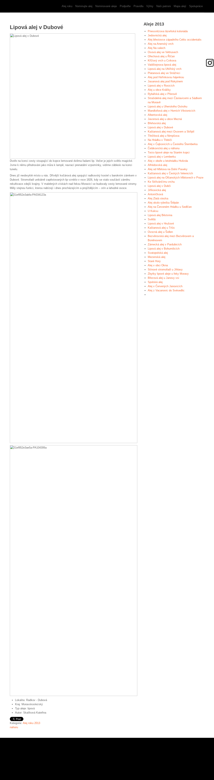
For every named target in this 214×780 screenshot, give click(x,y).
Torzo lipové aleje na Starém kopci (169, 152)
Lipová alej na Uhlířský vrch (164, 68)
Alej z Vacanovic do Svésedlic (166, 290)
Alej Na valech (156, 48)
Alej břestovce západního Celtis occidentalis (174, 39)
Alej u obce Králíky (159, 89)
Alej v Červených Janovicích (165, 286)
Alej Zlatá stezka (158, 198)
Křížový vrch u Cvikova (162, 60)
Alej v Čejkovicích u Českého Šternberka (172, 144)
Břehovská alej (157, 123)
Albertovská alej (157, 114)
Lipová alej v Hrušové (161, 223)
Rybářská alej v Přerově (162, 94)
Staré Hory (154, 261)
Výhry (149, 6)
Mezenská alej (156, 257)
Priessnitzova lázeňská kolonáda (168, 31)
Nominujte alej (83, 6)
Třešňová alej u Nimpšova (163, 135)
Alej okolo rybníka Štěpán (163, 202)
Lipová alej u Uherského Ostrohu (167, 106)
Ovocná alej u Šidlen (160, 231)
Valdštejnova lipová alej (162, 64)
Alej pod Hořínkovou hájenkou (166, 77)
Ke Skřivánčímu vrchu (161, 181)
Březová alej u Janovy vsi (163, 277)
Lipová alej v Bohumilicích (164, 248)
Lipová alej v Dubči (159, 185)
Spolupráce (196, 6)
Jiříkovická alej (157, 190)
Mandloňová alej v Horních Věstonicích (171, 110)
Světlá (151, 219)
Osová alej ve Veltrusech (163, 52)
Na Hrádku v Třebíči (160, 139)
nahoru (14, 727)
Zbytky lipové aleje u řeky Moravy (168, 273)
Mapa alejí (180, 6)
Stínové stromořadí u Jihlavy (165, 269)
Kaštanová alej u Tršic (161, 227)
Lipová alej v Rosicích (161, 85)
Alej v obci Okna (158, 265)
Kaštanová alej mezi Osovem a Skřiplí (171, 131)
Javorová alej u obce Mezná (165, 119)
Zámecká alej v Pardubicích (165, 244)
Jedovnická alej (157, 35)
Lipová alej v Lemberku (162, 156)
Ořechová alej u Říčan (161, 56)
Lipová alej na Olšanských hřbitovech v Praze (175, 177)
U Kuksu (153, 211)
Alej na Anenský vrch (160, 43)
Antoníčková (155, 194)
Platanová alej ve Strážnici (164, 73)
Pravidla (138, 6)
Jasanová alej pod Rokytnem (165, 81)
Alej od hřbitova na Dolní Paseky (167, 169)
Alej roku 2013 (31, 723)
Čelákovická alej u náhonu (164, 148)
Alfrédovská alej (157, 165)
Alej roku (67, 6)
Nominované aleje (106, 6)
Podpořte (125, 6)
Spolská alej (155, 282)
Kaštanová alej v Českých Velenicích (170, 173)
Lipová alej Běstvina (160, 215)
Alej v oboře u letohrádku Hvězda (168, 160)
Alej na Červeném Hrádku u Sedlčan (170, 206)
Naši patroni (163, 6)
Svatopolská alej (158, 252)
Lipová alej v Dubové (160, 127)
